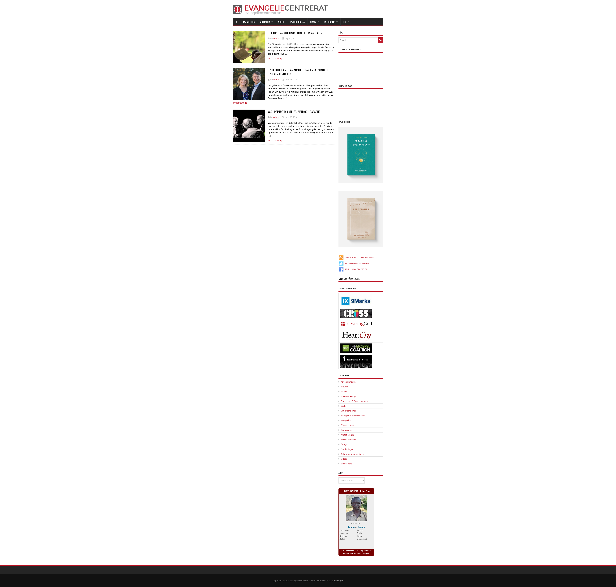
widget (366, 553)
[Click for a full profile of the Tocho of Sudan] (356, 519)
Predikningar (297, 22)
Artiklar (265, 22)
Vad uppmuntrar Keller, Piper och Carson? (294, 112)
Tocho (351, 527)
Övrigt (344, 444)
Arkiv (313, 22)
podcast (357, 553)
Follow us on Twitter (357, 263)
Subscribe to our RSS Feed (359, 257)
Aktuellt (344, 386)
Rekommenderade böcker (353, 454)
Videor (281, 22)
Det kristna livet (348, 410)
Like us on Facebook (356, 269)
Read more (273, 58)
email (368, 551)
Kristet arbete (347, 434)
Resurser (329, 22)
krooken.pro (337, 580)
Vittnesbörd (346, 463)
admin (276, 38)
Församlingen (347, 425)
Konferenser (346, 429)
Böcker (344, 405)
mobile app (348, 553)
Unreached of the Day (354, 551)
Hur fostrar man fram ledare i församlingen (295, 33)
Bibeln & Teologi (348, 396)
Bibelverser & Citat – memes (354, 401)
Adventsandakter (349, 381)
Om (344, 22)
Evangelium (249, 22)
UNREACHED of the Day (356, 491)
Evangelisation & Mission (353, 415)
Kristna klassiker (348, 439)
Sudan (361, 527)
